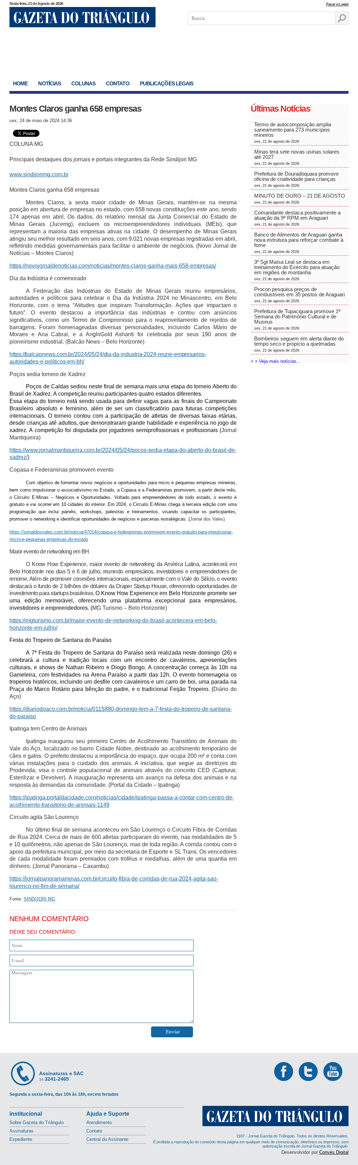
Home (20, 83)
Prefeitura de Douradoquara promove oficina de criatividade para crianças (296, 179)
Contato (117, 83)
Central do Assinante (107, 1139)
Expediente (20, 1139)
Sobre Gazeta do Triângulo (36, 1122)
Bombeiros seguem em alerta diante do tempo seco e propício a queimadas (299, 344)
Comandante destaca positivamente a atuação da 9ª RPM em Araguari (297, 218)
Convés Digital (334, 1152)
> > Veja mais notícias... (276, 361)
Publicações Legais (167, 83)
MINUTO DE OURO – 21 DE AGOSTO (299, 198)
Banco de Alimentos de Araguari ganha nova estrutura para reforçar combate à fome (298, 243)
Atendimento (99, 1122)
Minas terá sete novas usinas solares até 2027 (296, 157)
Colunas (83, 83)
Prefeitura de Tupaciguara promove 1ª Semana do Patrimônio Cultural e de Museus (297, 319)
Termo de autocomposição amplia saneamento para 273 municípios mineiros (292, 132)
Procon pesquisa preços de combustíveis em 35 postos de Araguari (299, 294)
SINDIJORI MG (39, 899)
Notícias (49, 83)
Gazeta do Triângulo (82, 17)
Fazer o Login (337, 4)
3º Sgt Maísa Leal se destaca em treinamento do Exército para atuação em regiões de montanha (296, 270)
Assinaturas (21, 1131)
